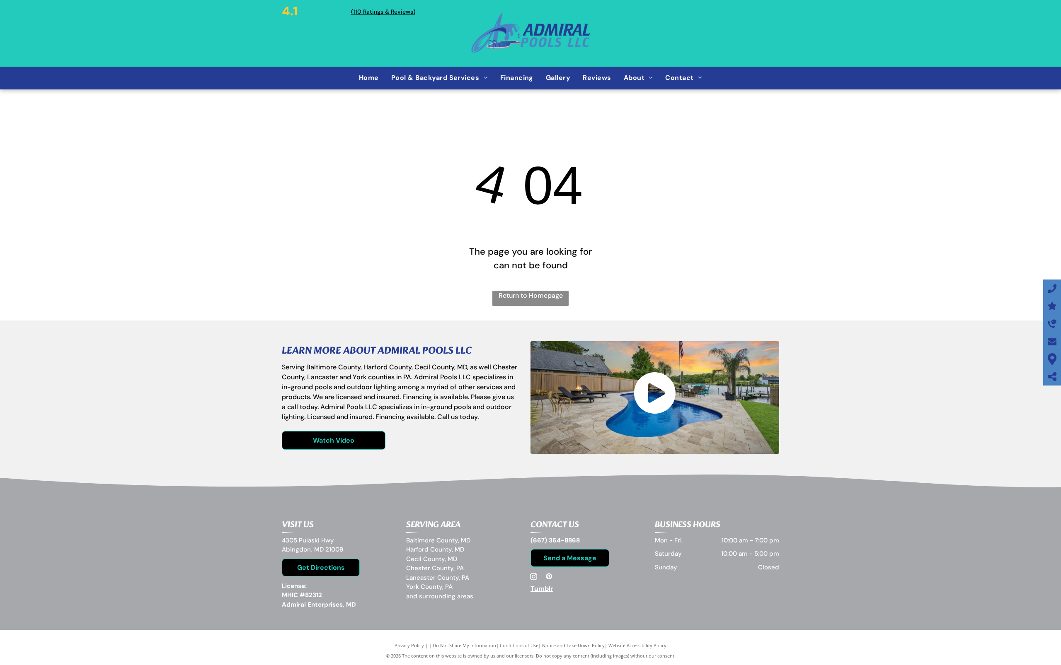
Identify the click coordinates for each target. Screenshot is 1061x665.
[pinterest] (548, 577)
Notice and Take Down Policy (573, 645)
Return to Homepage (531, 295)
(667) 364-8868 (722, 46)
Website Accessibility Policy (637, 645)
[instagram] (533, 577)
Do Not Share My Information (464, 645)
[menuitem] (369, 78)
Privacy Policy (409, 645)
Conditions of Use (519, 645)
